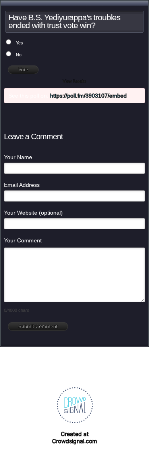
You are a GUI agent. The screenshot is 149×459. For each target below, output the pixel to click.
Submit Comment (38, 326)
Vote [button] (23, 70)
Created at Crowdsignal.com (74, 437)
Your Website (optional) (33, 212)
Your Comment (23, 240)
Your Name (18, 157)
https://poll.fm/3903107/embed (88, 95)
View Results (74, 81)
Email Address (22, 185)
